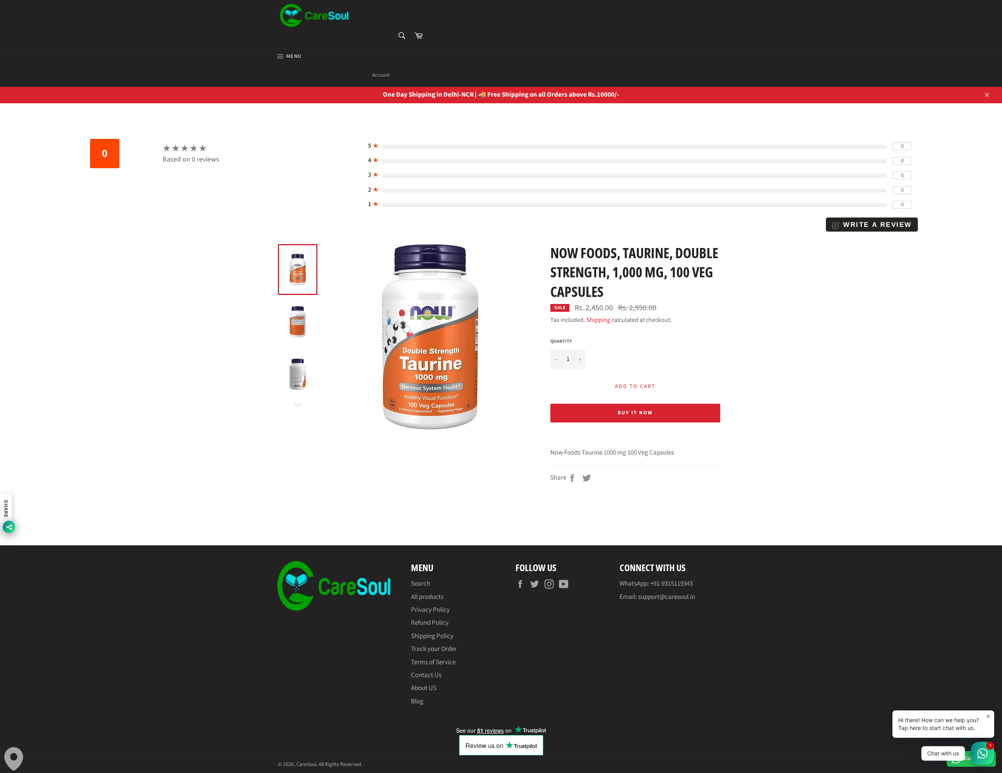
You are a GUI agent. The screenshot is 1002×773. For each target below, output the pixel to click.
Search (420, 583)
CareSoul (306, 764)
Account (380, 75)
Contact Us (426, 675)
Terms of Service (433, 662)
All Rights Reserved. (340, 764)
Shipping (598, 320)
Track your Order (434, 649)
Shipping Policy (432, 636)
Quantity (561, 341)
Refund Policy (430, 622)
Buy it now (635, 412)
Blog (417, 701)
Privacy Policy (430, 610)
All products (427, 597)
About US (423, 688)
